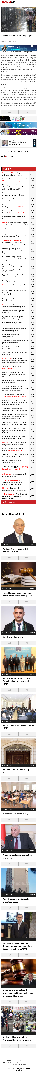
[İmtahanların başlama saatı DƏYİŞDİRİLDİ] (18, 795)
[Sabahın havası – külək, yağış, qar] (18, 19)
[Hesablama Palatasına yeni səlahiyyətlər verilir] (18, 751)
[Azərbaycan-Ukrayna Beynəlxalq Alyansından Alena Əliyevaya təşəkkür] (18, 1019)
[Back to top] (32, 1070)
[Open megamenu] (34, 2)
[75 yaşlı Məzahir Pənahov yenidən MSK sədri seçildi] (18, 836)
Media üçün (18, 1070)
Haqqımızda (10, 1068)
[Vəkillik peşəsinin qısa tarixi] (18, 618)
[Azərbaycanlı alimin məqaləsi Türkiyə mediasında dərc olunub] (18, 530)
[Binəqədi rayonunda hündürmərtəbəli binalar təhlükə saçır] (18, 880)
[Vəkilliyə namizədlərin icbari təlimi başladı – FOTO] (18, 707)
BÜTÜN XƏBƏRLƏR (9, 502)
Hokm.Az (13, 1061)
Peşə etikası (20, 1068)
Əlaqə (28, 1068)
